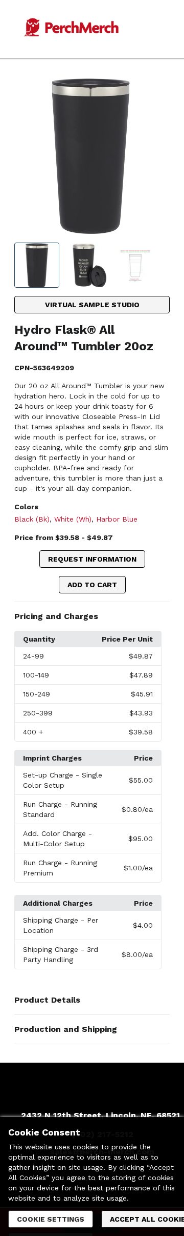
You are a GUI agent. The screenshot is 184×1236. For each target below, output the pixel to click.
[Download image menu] (157, 90)
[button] (92, 616)
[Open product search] (147, 29)
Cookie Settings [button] (50, 1219)
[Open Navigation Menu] (168, 29)
